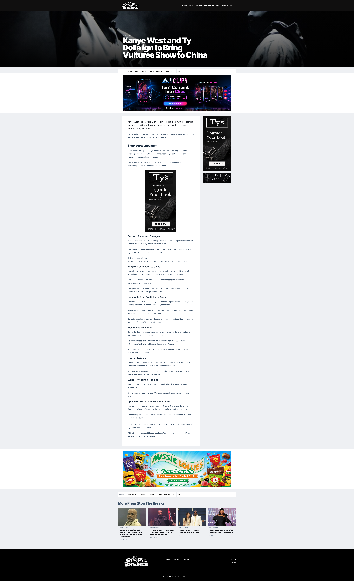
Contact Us (232, 560)
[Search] (235, 5)
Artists (191, 5)
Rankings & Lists (227, 5)
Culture (199, 5)
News (218, 5)
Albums (184, 5)
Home (234, 562)
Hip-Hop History (209, 5)
